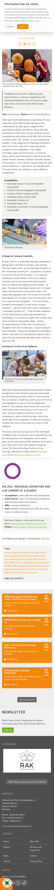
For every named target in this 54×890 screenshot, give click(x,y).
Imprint (6, 861)
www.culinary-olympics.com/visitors (28, 523)
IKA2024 (8, 565)
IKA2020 (11, 562)
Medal (24, 556)
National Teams (28, 562)
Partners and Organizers (36, 848)
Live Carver (33, 572)
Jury (47, 565)
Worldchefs (24, 572)
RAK (11, 572)
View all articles (27, 699)
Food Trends (34, 552)
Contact (33, 855)
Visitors (35, 559)
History (6, 847)
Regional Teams (15, 556)
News (6, 855)
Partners (7, 569)
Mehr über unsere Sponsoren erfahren (27, 781)
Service (25, 569)
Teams (22, 565)
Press (6, 559)
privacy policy (34, 20)
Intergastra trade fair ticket (27, 454)
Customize (10, 26)
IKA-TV (16, 565)
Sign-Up (8, 730)
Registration (16, 569)
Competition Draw (42, 562)
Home (6, 841)
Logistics (7, 552)
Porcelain (31, 569)
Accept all (23, 26)
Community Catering (20, 552)
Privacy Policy (36, 861)
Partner (19, 562)
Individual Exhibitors (17, 559)
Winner (16, 572)
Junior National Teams (36, 556)
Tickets (28, 559)
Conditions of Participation (35, 566)
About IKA (34, 841)
